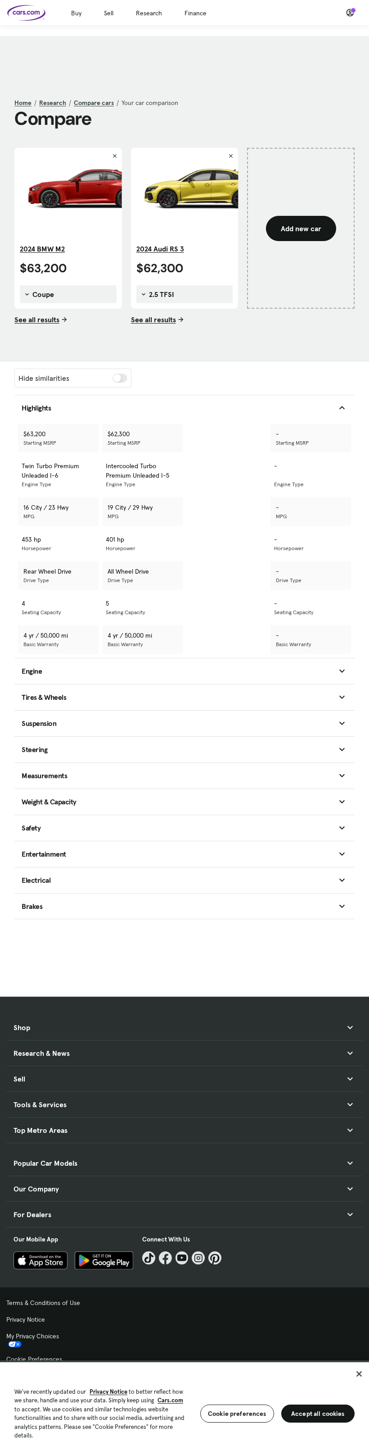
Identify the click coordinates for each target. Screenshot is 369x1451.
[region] (184, 1405)
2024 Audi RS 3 (160, 248)
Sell (108, 13)
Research (149, 13)
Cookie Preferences (34, 1359)
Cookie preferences (237, 1414)
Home (23, 103)
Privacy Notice (25, 1319)
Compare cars (94, 103)
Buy (76, 13)
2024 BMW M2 (42, 248)
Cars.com (170, 1400)
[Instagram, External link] (198, 1257)
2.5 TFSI (160, 294)
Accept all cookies (318, 1414)
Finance (195, 13)
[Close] (359, 1374)
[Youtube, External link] (182, 1257)
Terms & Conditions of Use (43, 1303)
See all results (36, 319)
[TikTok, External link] (148, 1257)
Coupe (42, 294)
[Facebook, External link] (165, 1257)
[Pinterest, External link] (214, 1257)
